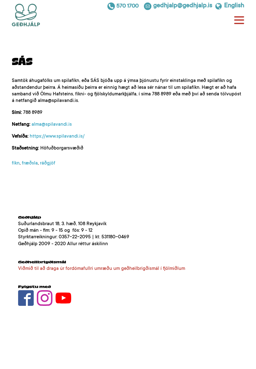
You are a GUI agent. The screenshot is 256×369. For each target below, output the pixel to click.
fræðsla (30, 163)
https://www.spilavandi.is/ (57, 136)
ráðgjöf (47, 163)
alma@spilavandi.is (52, 124)
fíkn (16, 163)
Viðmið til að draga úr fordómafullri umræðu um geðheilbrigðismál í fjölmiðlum (101, 268)
